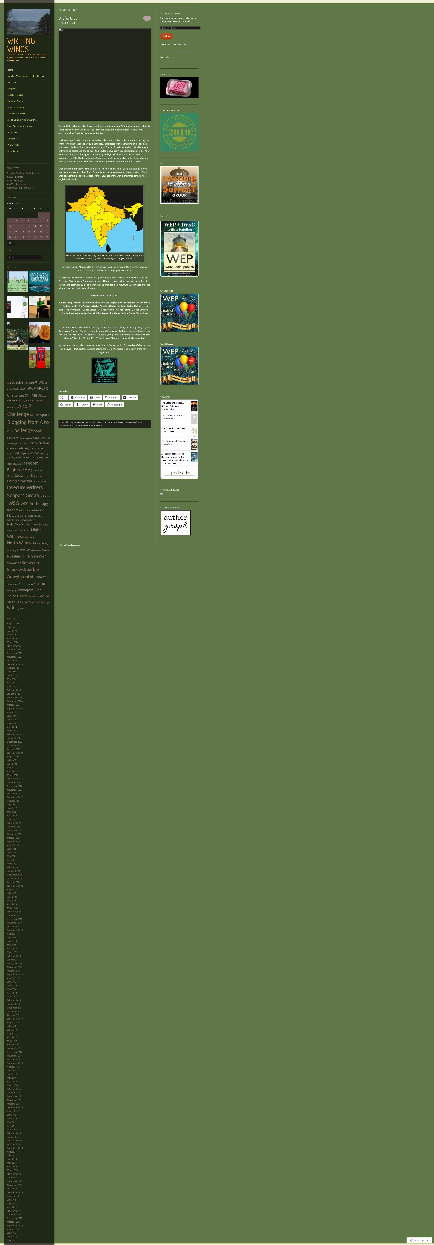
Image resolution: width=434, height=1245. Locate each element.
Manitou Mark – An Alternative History (25, 76)
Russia (45, 550)
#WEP (9, 389)
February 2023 (14, 779)
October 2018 (14, 971)
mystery (30, 520)
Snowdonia (14, 562)
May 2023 (11, 768)
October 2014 (14, 1144)
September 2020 (15, 886)
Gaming (26, 470)
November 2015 (15, 1100)
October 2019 (14, 926)
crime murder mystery (21, 448)
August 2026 (13, 623)
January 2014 (13, 1177)
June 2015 (12, 1118)
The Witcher (24, 584)
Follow (166, 36)
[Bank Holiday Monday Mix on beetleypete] (17, 282)
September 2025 (15, 664)
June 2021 (12, 853)
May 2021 (11, 856)
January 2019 (13, 960)
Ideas (79, 422)
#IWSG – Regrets (15, 177)
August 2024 (13, 712)
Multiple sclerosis (20, 515)
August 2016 (13, 1067)
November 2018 (15, 967)
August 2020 (13, 889)
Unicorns (121, 277)
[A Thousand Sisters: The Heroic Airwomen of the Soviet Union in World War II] (194, 461)
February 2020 (14, 912)
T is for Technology (138, 313)
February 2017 (14, 1044)
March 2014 (12, 1170)
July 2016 (11, 1070)
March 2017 (12, 1041)
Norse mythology (30, 537)
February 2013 (14, 1211)
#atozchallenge (20, 382)
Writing (13, 608)
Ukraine (38, 583)
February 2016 (14, 1089)
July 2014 (11, 1155)
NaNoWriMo (15, 524)
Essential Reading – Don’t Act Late (23, 173)
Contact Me (13, 139)
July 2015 (11, 1115)
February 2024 (14, 734)
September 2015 (15, 1107)
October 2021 (14, 838)
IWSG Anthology (33, 503)
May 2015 (11, 1122)
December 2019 (14, 919)
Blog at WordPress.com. (70, 545)
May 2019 (11, 945)
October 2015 (14, 1104)
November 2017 (15, 1011)
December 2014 (14, 1140)
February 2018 (14, 1000)
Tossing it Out (98, 327)
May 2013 (11, 1203)
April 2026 (12, 638)
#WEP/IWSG (20, 389)
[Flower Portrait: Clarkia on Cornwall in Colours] (8, 324)
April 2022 (12, 816)
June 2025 (12, 675)
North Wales (18, 543)
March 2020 (12, 908)
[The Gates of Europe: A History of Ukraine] (194, 411)
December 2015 (14, 1096)
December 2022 (14, 786)
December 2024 (14, 697)
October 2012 (14, 1222)
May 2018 (11, 989)
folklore (17, 464)
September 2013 (15, 1192)
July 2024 (11, 716)
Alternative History (35, 400)
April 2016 (12, 1081)
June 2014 (12, 1159)
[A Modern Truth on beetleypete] (39, 282)
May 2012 (11, 1240)
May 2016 (11, 1078)
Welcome (11, 82)
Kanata (13, 510)
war (36, 596)
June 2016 (12, 1074)
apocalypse (12, 407)
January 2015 (13, 1137)
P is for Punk (68, 313)
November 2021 (15, 834)
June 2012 (12, 1236)
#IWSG (41, 382)
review (23, 549)
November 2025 (15, 657)
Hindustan (65, 425)
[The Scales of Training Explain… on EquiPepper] (17, 340)
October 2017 (14, 1015)
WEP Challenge (40, 602)
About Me (12, 132)
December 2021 (14, 830)
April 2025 (12, 683)
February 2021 (14, 867)
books (21, 438)
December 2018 (14, 963)
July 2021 (11, 849)
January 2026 (13, 649)
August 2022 (13, 801)
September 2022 (15, 797)
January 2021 (13, 871)
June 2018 (12, 985)
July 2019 (11, 937)
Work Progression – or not (20, 126)
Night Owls (25, 530)
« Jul (9, 250)
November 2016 (15, 1056)
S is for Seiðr (120, 313)
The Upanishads (100, 277)
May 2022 (11, 812)
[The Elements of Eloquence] (194, 449)
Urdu (77, 140)
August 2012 (13, 1229)
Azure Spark (39, 415)
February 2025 (14, 690)
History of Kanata (19, 481)
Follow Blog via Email (170, 13)
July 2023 (11, 760)
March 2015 (12, 1129)
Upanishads (83, 425)
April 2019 (12, 949)
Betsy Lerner (169, 431)
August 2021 (13, 845)
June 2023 (12, 764)
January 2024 (13, 738)
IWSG (13, 503)
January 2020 (13, 915)
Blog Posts (12, 89)
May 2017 (11, 1033)
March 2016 (12, 1085)
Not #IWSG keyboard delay (20, 188)
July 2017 (11, 1026)
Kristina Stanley (26, 510)
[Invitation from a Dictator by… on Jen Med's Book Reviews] (17, 307)
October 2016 (14, 1059)
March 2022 (12, 819)
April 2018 (12, 993)
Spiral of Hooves (15, 95)
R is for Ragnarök (102, 313)
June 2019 (12, 941)
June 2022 (12, 808)
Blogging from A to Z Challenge (22, 120)
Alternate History (16, 400)
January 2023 (13, 782)
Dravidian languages (85, 133)
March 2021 (12, 864)
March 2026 (12, 642)
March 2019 (12, 952)
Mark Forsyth (169, 444)
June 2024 (12, 720)
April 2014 (12, 1166)
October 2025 (14, 660)
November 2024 (15, 701)
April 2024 (12, 727)
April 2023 (12, 771)
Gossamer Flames (15, 107)
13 (29, 226)
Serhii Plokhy (169, 409)
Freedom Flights (15, 101)
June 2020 (12, 897)
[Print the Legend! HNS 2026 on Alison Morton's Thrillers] (39, 307)
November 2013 (15, 1185)
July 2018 (11, 982)
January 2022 (13, 827)
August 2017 (13, 1022)
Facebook (164, 57)
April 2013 (12, 1207)
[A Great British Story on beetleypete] (39, 358)
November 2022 (15, 790)
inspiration (45, 496)
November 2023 (15, 745)
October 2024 (14, 705)
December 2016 (14, 1052)
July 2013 (11, 1200)
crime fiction (39, 443)
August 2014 (13, 1152)
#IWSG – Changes (15, 180)
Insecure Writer (39, 481)
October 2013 (14, 1188)
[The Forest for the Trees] (194, 436)
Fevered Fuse (42, 458)
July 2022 (11, 805)
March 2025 (12, 686)
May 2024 (11, 723)
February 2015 (14, 1133)
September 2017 (15, 1019)
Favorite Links (13, 151)
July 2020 (11, 893)
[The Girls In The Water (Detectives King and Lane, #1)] (194, 423)
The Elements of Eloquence (174, 441)
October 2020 (14, 882)
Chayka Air (38, 438)
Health (42, 476)
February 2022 (14, 823)
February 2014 (14, 1174)
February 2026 (14, 646)
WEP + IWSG (23, 602)
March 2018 (12, 996)
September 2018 (15, 974)
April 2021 (12, 860)
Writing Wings (21, 44)
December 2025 (14, 653)
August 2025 (13, 668)
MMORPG (39, 510)
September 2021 (15, 841)
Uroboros (129, 281)
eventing (44, 453)
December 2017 (14, 1008)
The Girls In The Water (172, 415)
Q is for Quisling (84, 313)
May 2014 (11, 1163)
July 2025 (11, 672)
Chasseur (28, 438)
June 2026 (12, 631)
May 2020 (11, 901)
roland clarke (36, 550)
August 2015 (13, 1111)
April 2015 (12, 1126)
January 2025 (13, 694)
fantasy (11, 457)
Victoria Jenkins (170, 419)
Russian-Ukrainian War (26, 556)
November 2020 (15, 878)
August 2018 (13, 978)
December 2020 (14, 875)
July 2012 (11, 1233)
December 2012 (14, 1218)
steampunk (12, 584)
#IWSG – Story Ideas (16, 184)
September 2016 (15, 1063)
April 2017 (12, 1037)
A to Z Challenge (118, 327)
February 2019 (14, 956)
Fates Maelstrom (25, 457)
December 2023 (14, 742)
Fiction (10, 464)
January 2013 (13, 1214)
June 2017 (12, 1030)
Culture (73, 422)
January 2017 (13, 1048)
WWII (22, 608)
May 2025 (11, 679)
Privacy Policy (13, 145)
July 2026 (11, 627)
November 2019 (15, 923)
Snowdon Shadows (16, 113)
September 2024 (15, 709)
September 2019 (15, 930)
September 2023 (15, 753)
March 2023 (12, 775)
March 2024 (12, 731)
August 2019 (13, 934)
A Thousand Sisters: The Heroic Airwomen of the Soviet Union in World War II (174, 457)
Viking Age (12, 590)
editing (20, 453)
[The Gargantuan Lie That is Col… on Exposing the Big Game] (39, 333)
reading (11, 550)
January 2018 (13, 1004)
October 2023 (14, 749)
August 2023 (13, 757)
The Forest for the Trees (173, 428)
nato (17, 531)
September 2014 (15, 1148)
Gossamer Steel (26, 475)
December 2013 (14, 1181)
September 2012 (15, 1225)
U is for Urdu (67, 18)
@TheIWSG (35, 395)
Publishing (43, 543)
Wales (31, 596)
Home (10, 70)
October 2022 (14, 793)
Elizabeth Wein (170, 463)
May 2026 (11, 635)
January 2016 (13, 1092)
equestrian (32, 453)
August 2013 (13, 1196)
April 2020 (12, 904)
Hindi (139, 422)
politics (34, 543)
